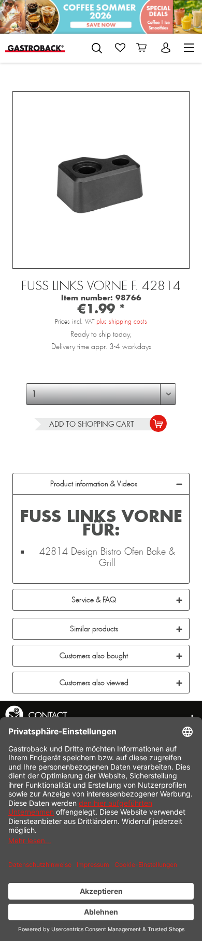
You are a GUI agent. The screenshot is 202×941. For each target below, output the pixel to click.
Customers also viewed (94, 682)
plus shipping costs (121, 321)
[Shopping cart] (143, 47)
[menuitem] (96, 46)
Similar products (94, 628)
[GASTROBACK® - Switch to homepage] (35, 48)
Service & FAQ (93, 599)
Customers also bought (94, 655)
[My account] (166, 47)
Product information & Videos (93, 483)
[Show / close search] (96, 48)
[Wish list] (120, 47)
